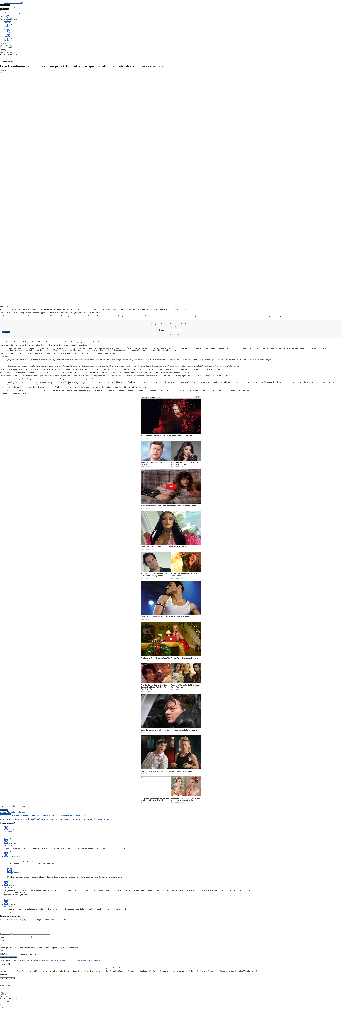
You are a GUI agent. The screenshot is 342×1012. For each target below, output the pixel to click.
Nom (2, 937)
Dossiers (7, 26)
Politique (7, 21)
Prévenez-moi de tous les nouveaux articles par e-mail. (23, 954)
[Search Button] (19, 13)
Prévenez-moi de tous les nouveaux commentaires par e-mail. (26, 951)
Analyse (7, 22)
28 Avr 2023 (4, 71)
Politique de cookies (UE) (13, 3)
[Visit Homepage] (2, 7)
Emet (14, 872)
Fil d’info (7, 17)
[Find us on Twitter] (0, 1005)
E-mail (161, 330)
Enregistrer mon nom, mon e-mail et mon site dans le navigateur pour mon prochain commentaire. (41, 948)
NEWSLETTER (5, 5)
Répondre (7, 838)
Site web (3, 944)
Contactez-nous (4, 9)
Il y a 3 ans (8, 832)
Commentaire (6, 934)
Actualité (7, 19)
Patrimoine (8, 24)
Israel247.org (22, 393)
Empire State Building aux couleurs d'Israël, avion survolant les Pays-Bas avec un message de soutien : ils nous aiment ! (54, 819)
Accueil (6, 15)
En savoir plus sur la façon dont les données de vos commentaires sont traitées (71, 961)
